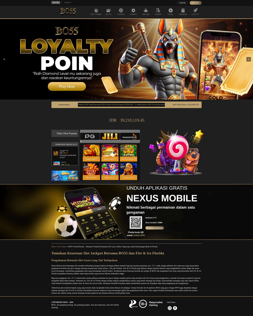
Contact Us (67, 2)
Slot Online (62, 247)
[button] (4, 59)
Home (53, 247)
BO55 (154, 266)
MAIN (91, 153)
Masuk (183, 3)
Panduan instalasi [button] (155, 228)
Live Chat (56, 2)
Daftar (196, 3)
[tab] (90, 136)
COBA (91, 147)
